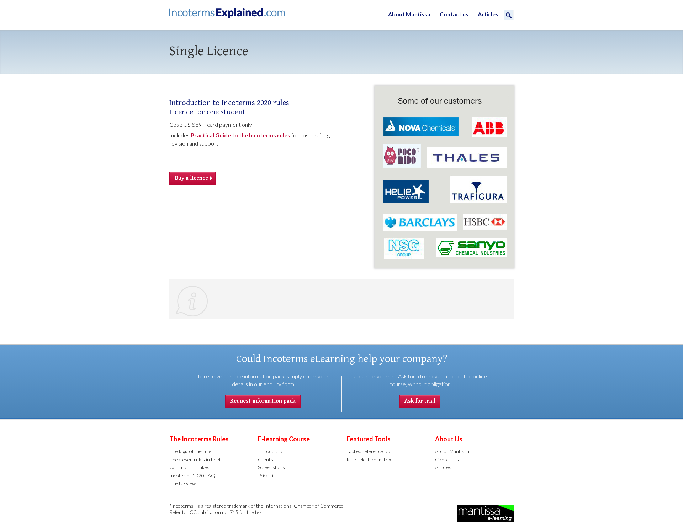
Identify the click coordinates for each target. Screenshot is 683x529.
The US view (182, 483)
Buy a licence (191, 178)
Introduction (271, 451)
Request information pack (263, 401)
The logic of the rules (191, 451)
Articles (488, 14)
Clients (265, 459)
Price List (267, 475)
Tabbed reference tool (369, 451)
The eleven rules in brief (195, 459)
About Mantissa (409, 14)
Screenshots (271, 467)
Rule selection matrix (368, 459)
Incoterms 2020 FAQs (193, 475)
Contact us (454, 14)
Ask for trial (419, 401)
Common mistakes (189, 467)
